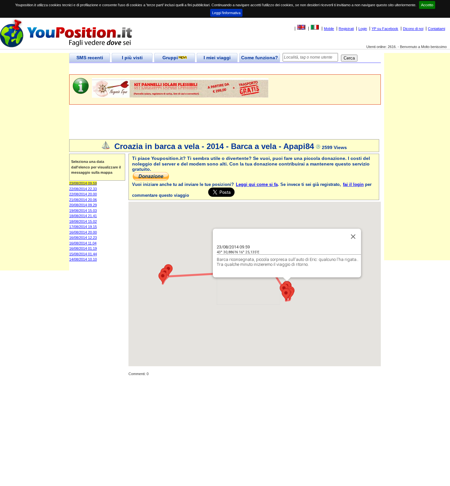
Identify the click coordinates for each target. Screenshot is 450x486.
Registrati (346, 29)
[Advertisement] (189, 68)
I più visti (132, 57)
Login (362, 29)
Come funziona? (259, 57)
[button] (286, 295)
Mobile (329, 29)
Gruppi (170, 57)
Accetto (427, 5)
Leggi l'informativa (226, 13)
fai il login (353, 184)
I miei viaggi (217, 57)
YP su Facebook (385, 29)
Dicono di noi (413, 29)
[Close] (353, 236)
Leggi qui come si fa (257, 184)
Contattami (436, 29)
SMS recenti (89, 57)
